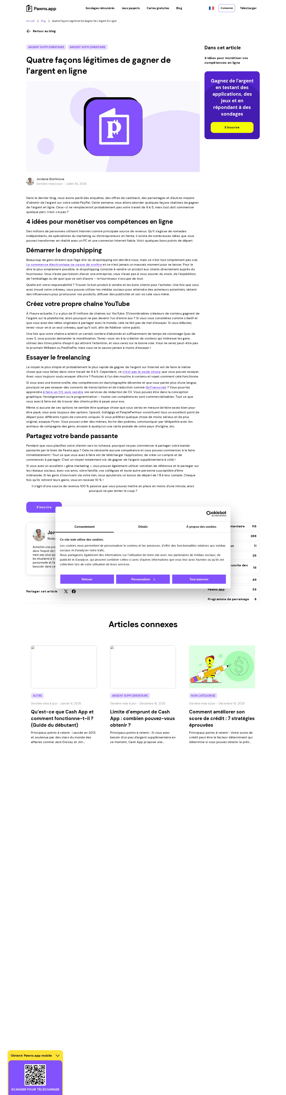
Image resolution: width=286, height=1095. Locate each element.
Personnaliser (140, 579)
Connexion (227, 8)
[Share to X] (66, 591)
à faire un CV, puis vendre (63, 392)
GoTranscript (156, 387)
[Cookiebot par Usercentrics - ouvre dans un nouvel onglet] (209, 514)
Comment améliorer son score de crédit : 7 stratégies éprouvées (222, 718)
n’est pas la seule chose (142, 372)
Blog (43, 21)
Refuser (87, 579)
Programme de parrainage (228, 599)
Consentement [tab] (85, 526)
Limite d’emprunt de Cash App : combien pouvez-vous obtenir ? (142, 718)
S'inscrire (44, 507)
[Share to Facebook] (73, 591)
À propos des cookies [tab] (201, 526)
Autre (37, 695)
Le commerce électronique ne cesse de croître (64, 264)
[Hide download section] (57, 1055)
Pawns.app (216, 589)
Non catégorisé (203, 695)
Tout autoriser (199, 579)
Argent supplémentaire (46, 47)
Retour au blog (44, 31)
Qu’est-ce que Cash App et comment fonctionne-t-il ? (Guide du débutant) (62, 718)
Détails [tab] (143, 526)
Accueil (30, 21)
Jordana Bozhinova (50, 179)
